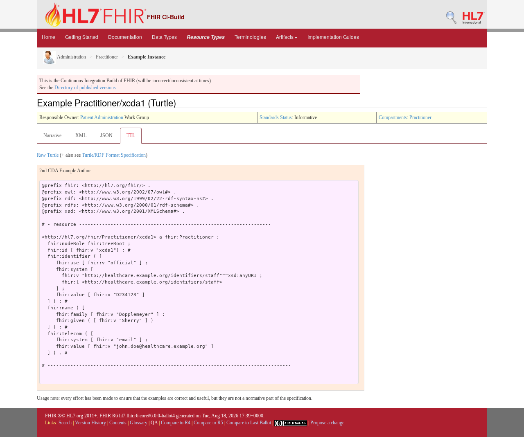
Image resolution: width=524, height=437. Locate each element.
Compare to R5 (208, 423)
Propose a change (327, 423)
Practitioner (107, 57)
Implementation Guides (333, 36)
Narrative (52, 135)
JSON (106, 135)
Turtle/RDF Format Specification (114, 155)
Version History (90, 423)
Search (65, 423)
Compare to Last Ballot (248, 423)
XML (80, 135)
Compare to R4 (175, 423)
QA (154, 423)
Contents (117, 423)
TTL (130, 135)
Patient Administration (101, 117)
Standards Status (276, 117)
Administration (71, 57)
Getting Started (81, 36)
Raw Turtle (48, 155)
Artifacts (285, 36)
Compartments (393, 117)
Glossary (138, 423)
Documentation (125, 36)
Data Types (164, 36)
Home (48, 36)
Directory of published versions (85, 87)
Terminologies (250, 36)
